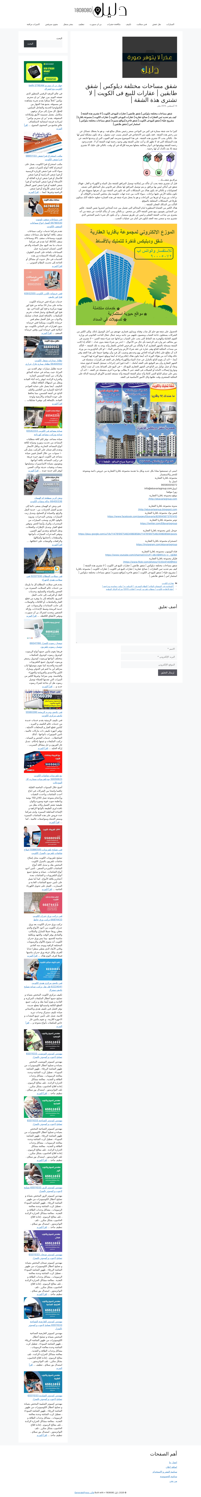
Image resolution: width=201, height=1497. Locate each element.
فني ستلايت (142, 24)
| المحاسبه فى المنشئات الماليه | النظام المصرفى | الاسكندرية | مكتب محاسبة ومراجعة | (138, 586)
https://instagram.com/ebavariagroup (156, 544)
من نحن (173, 1481)
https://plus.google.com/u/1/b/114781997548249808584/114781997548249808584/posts (127, 534)
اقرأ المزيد (33, 192)
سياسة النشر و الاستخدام (165, 1471)
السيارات (170, 24)
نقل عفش (156, 24)
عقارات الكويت (168, 583)
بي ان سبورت (96, 24)
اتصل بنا (173, 1462)
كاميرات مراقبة (33, 24)
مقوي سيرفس (51, 24)
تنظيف (81, 24)
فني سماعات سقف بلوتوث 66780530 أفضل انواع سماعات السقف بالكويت (46, 223)
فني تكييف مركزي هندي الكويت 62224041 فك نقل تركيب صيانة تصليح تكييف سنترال (43, 986)
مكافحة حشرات (113, 24)
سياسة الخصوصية (168, 1476)
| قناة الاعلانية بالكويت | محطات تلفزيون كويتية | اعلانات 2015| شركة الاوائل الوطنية (140, 589)
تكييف (128, 24)
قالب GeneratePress (84, 1492)
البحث (59, 38)
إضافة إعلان (171, 1467)
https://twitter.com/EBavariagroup (158, 523)
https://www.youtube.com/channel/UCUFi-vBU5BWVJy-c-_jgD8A (141, 555)
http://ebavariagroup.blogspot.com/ (157, 509)
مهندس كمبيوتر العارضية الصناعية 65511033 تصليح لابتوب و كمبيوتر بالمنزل (45, 1325)
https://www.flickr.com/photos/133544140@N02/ (150, 562)
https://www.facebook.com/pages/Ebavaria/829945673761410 (142, 516)
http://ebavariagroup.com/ (162, 498)
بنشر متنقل (68, 24)
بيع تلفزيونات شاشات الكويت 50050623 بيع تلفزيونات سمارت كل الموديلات (44, 779)
